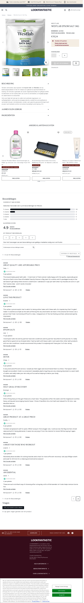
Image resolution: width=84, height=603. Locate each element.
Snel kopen (16, 178)
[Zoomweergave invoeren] (46, 62)
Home (3, 15)
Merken (9, 15)
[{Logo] (41, 10)
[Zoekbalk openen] (6, 10)
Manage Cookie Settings (61, 586)
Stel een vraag (70, 33)
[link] (65, 10)
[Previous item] (3, 156)
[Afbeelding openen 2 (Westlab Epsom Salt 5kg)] (16, 72)
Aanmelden (33, 533)
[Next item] (80, 156)
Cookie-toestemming (35, 555)
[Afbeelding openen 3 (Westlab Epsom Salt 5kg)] (26, 72)
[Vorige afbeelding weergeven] (3, 42)
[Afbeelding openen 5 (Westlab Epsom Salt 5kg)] (46, 72)
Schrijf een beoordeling (58, 33)
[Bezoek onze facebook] (68, 533)
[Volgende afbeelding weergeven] (48, 42)
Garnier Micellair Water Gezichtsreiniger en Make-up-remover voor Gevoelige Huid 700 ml (16, 162)
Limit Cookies (61, 590)
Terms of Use (45, 601)
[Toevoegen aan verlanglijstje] (76, 63)
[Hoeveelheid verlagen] (53, 55)
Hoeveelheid (55, 52)
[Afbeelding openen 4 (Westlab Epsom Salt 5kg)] (36, 72)
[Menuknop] (2, 10)
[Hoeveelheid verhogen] (64, 55)
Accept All (61, 595)
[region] (41, 590)
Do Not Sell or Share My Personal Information (39, 558)
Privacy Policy (35, 601)
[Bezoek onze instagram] (72, 533)
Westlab (55, 23)
